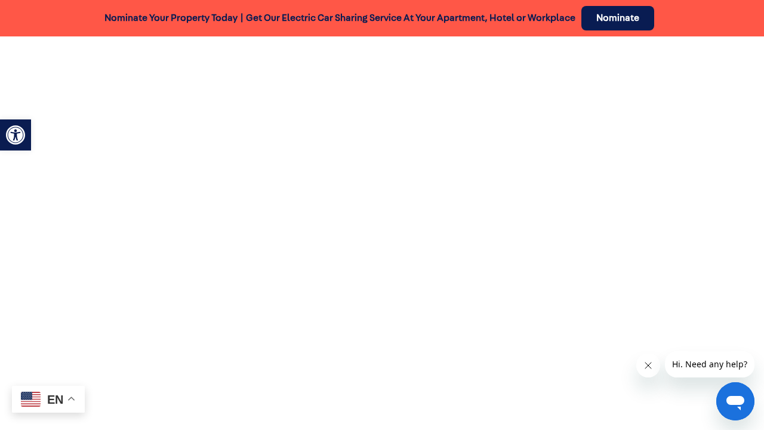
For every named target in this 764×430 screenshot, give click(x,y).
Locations (502, 67)
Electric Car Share (223, 67)
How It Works (318, 67)
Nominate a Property (634, 67)
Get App (443, 67)
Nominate (617, 18)
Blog (554, 67)
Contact (723, 67)
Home (147, 67)
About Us (387, 67)
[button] (15, 134)
